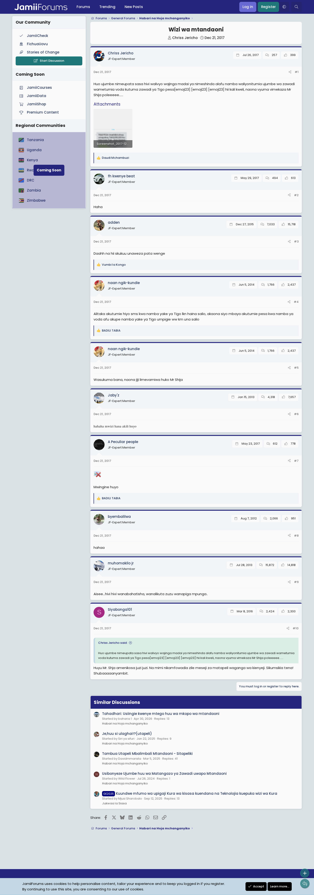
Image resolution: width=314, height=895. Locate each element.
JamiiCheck (37, 35)
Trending (107, 6)
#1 (297, 72)
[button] (284, 7)
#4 (296, 302)
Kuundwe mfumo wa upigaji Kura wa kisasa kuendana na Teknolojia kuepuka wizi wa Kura (190, 793)
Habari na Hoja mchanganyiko (125, 723)
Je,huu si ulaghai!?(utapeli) (127, 733)
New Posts (134, 6)
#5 (296, 367)
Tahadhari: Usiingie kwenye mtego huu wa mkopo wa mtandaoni (160, 713)
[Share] (290, 72)
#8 (296, 535)
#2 (296, 195)
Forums (83, 6)
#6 (296, 414)
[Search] (296, 7)
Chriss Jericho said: (112, 643)
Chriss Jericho (185, 37)
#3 (296, 241)
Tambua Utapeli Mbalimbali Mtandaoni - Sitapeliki (147, 753)
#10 (296, 628)
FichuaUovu (37, 44)
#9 (296, 582)
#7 (296, 461)
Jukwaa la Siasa (114, 803)
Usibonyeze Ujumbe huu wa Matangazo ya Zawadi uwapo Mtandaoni (164, 773)
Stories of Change (43, 52)
